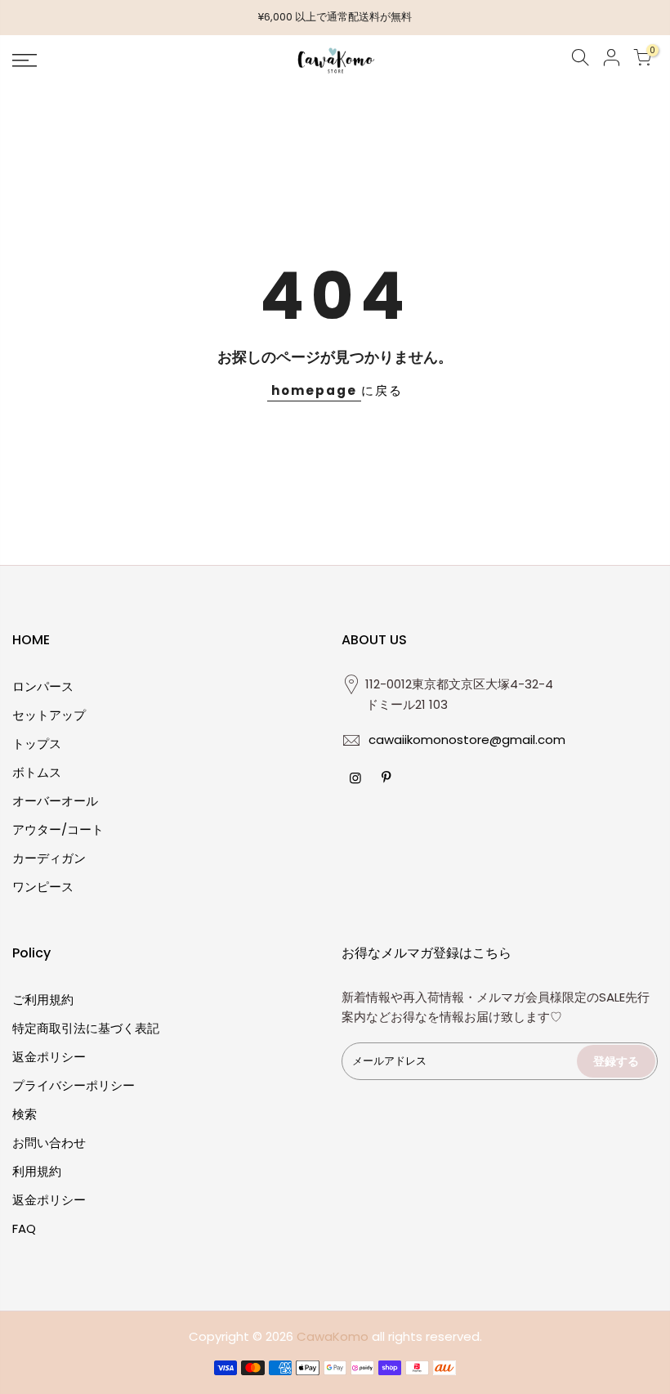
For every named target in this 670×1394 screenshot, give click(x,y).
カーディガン (49, 858)
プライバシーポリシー (73, 1085)
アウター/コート (58, 829)
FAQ (24, 1228)
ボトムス (36, 772)
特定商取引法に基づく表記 (85, 1028)
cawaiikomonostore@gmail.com (466, 739)
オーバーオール (55, 800)
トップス (36, 743)
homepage (314, 390)
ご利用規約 (43, 999)
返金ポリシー (49, 1056)
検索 (24, 1114)
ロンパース (43, 686)
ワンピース (43, 886)
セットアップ (49, 715)
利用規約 (36, 1171)
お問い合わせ (49, 1142)
